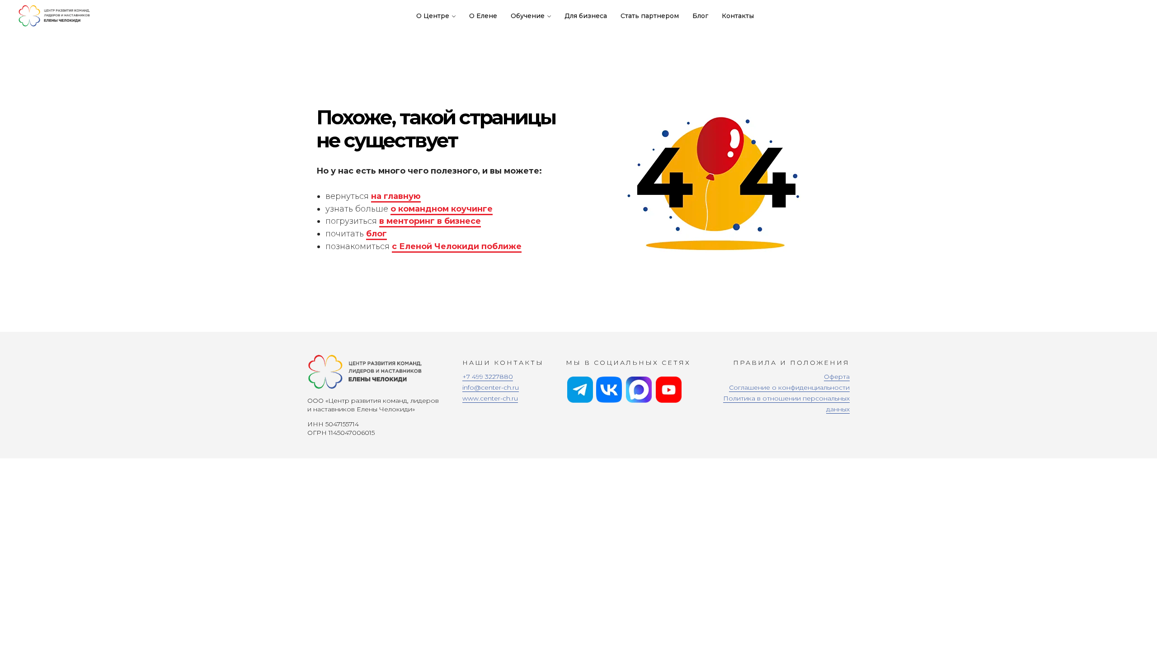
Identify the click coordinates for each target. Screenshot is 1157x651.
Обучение (528, 16)
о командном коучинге (441, 209)
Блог (700, 16)
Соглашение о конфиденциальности (789, 387)
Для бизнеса (585, 16)
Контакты (738, 16)
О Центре (432, 16)
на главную (396, 196)
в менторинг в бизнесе (430, 221)
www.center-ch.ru (490, 398)
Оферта (837, 377)
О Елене (483, 16)
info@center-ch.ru (490, 387)
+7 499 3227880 (487, 377)
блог (376, 234)
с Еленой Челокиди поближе (457, 246)
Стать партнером (650, 16)
